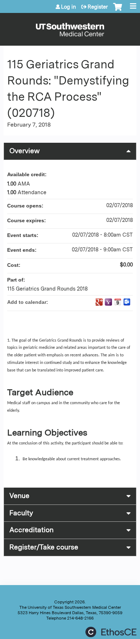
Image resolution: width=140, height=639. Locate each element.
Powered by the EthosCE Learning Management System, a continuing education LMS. (110, 632)
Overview (24, 151)
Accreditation (31, 530)
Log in (68, 6)
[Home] (70, 27)
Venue (19, 496)
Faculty (21, 513)
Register (98, 6)
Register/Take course (43, 547)
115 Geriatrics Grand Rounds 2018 (47, 289)
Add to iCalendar (117, 301)
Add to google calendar (99, 302)
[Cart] (117, 10)
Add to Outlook (127, 302)
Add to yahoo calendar (108, 302)
